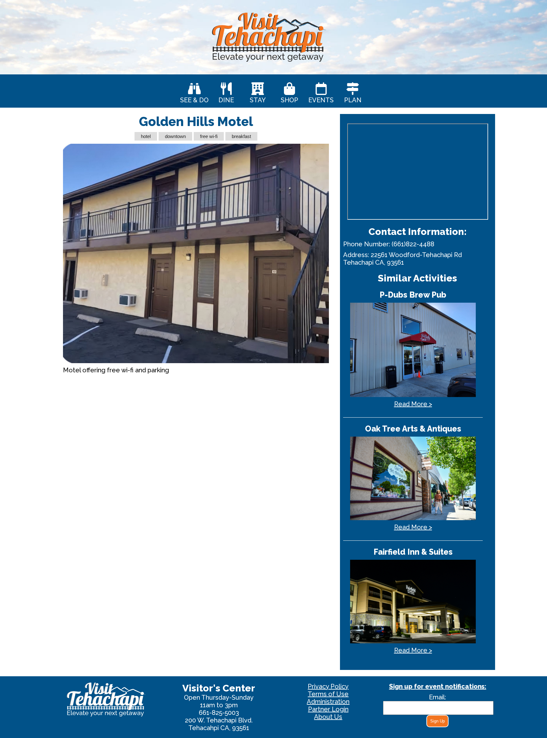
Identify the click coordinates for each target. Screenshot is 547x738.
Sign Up (437, 721)
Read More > (413, 404)
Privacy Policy (328, 686)
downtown (175, 136)
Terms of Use (328, 694)
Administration (328, 701)
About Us (328, 717)
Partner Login (328, 709)
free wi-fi (208, 136)
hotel (146, 136)
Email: (437, 697)
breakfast (241, 136)
